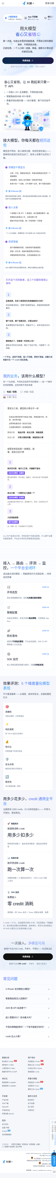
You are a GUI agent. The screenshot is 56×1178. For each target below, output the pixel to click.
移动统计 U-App (8, 1061)
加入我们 (31, 1107)
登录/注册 (49, 3)
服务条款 (45, 1164)
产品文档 (5, 1100)
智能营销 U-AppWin (9, 1082)
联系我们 (31, 1100)
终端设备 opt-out (8, 1114)
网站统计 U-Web (8, 1065)
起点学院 (19, 1147)
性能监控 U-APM (34, 1082)
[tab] (11, 392)
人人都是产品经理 (8, 1147)
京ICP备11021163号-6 (46, 1155)
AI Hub (4, 1131)
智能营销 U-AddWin (9, 1086)
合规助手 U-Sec (33, 1086)
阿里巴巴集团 (16, 1144)
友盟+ (38, 1144)
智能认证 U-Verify (34, 1065)
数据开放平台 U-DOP (9, 1072)
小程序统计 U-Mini (8, 1068)
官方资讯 (5, 1124)
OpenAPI (5, 1107)
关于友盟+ (31, 1103)
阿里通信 (32, 1144)
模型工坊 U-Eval (34, 1089)
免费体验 (26, 60)
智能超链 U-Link (33, 1072)
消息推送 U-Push (34, 1061)
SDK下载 (5, 1103)
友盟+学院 (5, 1128)
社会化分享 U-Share (35, 1068)
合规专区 (31, 1110)
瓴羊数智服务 (6, 1135)
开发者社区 (6, 1110)
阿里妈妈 (25, 1144)
